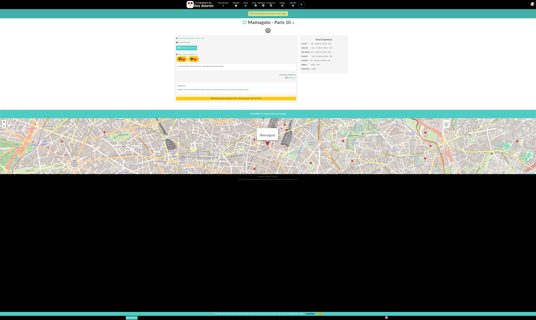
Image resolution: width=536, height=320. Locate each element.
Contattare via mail (187, 48)
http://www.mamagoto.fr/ (187, 54)
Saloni (245, 3)
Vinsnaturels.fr (200, 4)
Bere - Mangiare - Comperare (263, 3)
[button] (301, 5)
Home (268, 177)
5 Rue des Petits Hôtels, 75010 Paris (191, 38)
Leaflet (519, 173)
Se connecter (132, 318)
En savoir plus (310, 314)
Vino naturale (223, 3)
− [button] (4, 126)
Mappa (282, 3)
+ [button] (4, 122)
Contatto (292, 3)
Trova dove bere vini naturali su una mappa (269, 14)
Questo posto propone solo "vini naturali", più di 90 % (236, 98)
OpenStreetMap (529, 173)
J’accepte (319, 314)
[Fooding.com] (290, 78)
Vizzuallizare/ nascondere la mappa (268, 114)
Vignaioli (236, 3)
